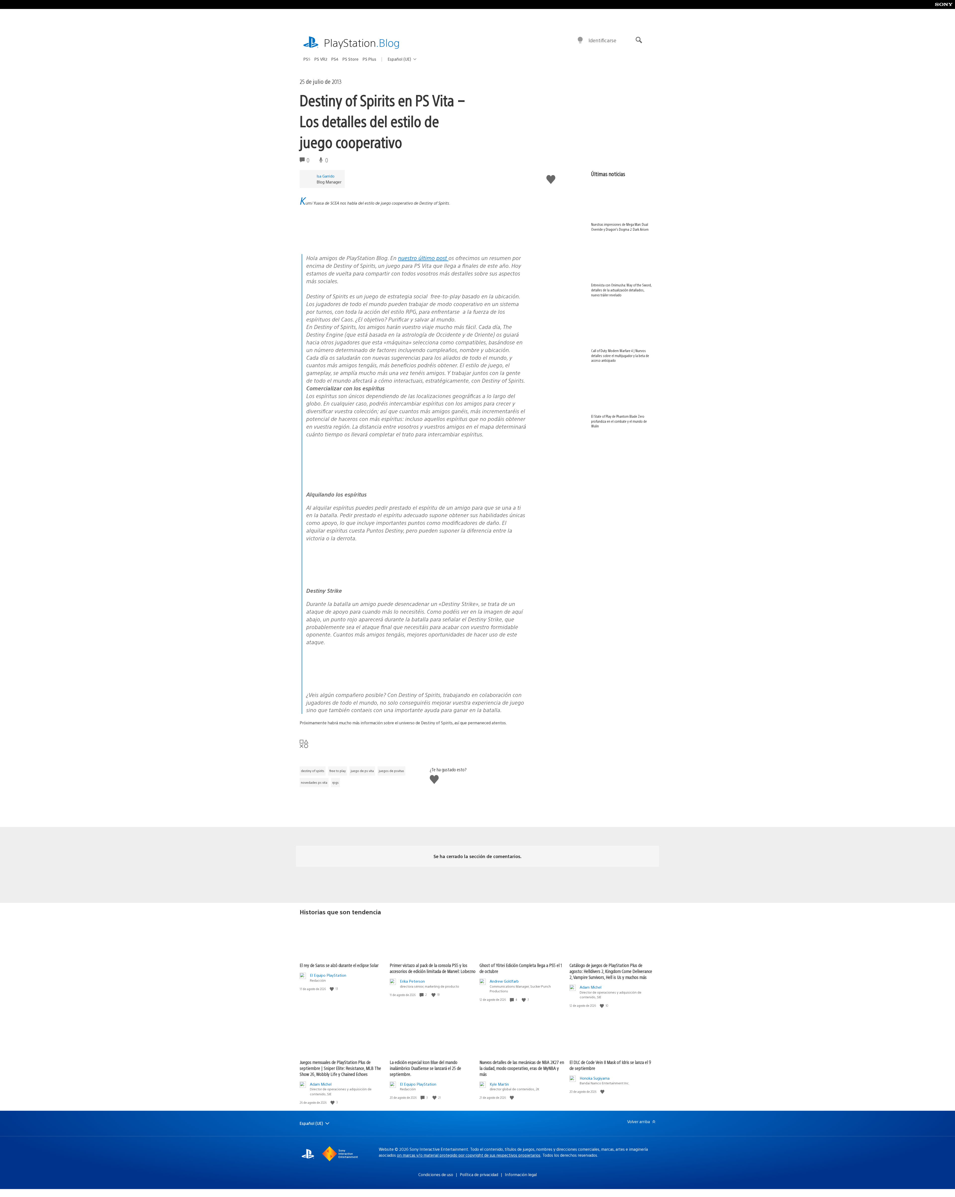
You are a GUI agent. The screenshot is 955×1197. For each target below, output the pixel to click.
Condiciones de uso (435, 1174)
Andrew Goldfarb (504, 981)
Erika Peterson (412, 981)
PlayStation (362, 42)
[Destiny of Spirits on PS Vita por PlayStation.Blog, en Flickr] (416, 225)
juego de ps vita (362, 771)
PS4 (334, 59)
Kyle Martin (499, 1084)
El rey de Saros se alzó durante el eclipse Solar (339, 965)
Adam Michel (590, 987)
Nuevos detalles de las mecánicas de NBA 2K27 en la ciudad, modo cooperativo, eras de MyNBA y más (521, 1068)
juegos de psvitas (391, 771)
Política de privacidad (479, 1174)
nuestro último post (423, 257)
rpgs (335, 782)
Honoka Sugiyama (595, 1078)
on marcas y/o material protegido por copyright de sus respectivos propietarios (468, 1155)
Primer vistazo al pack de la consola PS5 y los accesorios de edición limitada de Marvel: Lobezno (433, 968)
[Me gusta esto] (332, 988)
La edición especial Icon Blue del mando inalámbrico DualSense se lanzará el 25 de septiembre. (425, 1068)
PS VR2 (320, 59)
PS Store (350, 59)
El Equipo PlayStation (328, 975)
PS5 (306, 59)
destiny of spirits (312, 771)
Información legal (521, 1174)
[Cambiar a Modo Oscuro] (580, 40)
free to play (337, 771)
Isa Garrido (325, 176)
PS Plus (369, 59)
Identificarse (602, 40)
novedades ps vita (314, 782)
